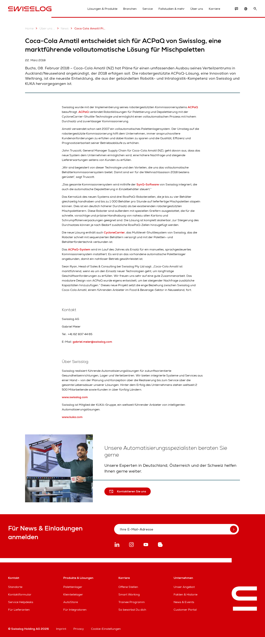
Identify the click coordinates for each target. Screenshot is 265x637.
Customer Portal (185, 610)
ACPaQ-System (79, 249)
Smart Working (129, 594)
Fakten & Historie (185, 594)
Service (147, 9)
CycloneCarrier (114, 232)
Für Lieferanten (19, 610)
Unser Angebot (184, 587)
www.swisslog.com (75, 397)
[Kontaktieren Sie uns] (236, 9)
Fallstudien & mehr (171, 9)
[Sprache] (246, 9)
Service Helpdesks (20, 602)
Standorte (15, 587)
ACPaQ (193, 107)
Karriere (214, 9)
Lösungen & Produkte (102, 9)
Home (29, 28)
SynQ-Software (147, 184)
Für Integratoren (75, 610)
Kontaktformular (19, 594)
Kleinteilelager (73, 594)
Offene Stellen (128, 587)
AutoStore (70, 602)
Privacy (78, 629)
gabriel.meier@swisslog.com (92, 342)
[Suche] (255, 9)
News (65, 28)
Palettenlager (72, 587)
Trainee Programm (131, 602)
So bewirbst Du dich (132, 610)
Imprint (61, 629)
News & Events (184, 602)
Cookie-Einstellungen (106, 629)
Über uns (196, 9)
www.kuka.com (72, 417)
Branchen (130, 9)
